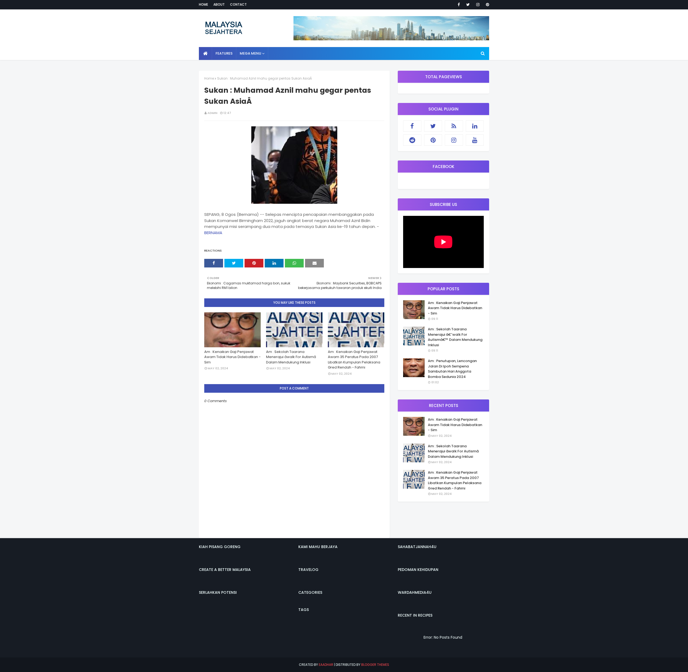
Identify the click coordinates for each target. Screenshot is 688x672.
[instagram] (477, 4)
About (219, 4)
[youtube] (475, 140)
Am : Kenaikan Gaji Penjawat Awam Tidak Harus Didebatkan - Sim (232, 357)
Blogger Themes (375, 664)
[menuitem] (205, 53)
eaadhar (326, 664)
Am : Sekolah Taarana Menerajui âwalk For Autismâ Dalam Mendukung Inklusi (291, 357)
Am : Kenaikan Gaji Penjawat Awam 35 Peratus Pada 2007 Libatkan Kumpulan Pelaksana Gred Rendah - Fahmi (354, 359)
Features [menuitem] (224, 53)
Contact (238, 4)
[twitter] (468, 4)
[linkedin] (475, 126)
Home (203, 4)
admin (212, 113)
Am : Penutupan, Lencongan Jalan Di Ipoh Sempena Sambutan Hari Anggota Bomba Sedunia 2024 (452, 368)
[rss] (454, 126)
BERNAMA (213, 232)
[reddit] (412, 140)
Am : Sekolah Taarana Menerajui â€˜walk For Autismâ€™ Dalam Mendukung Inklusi (455, 337)
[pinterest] (486, 4)
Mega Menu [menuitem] (250, 53)
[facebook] (459, 4)
